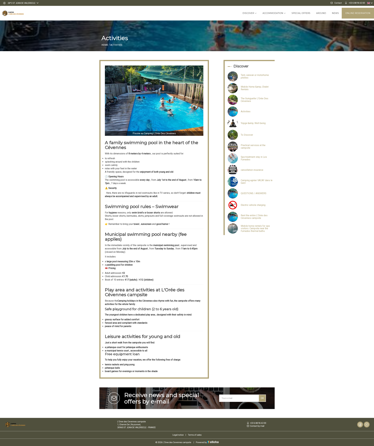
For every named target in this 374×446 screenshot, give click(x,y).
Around (321, 13)
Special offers (301, 13)
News (335, 13)
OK (262, 398)
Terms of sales (195, 435)
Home (105, 45)
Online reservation (357, 13)
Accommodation (273, 13)
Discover (249, 13)
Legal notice (178, 435)
